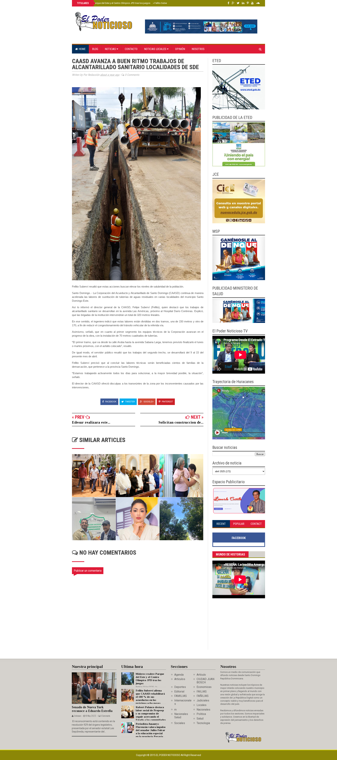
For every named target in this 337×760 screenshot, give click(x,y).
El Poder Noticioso (168, 755)
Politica (201, 714)
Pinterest (167, 401)
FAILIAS (202, 691)
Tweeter (130, 401)
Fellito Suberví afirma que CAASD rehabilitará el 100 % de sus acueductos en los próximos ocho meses (150, 697)
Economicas (204, 687)
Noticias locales (155, 49)
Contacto (131, 49)
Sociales (179, 723)
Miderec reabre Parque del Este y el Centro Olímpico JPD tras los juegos (113, 3)
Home (81, 49)
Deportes (180, 687)
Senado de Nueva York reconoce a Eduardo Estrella (92, 709)
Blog (95, 49)
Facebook (110, 401)
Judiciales (203, 700)
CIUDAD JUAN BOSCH (205, 680)
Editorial (179, 691)
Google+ (148, 401)
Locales (201, 705)
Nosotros (198, 49)
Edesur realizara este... (91, 422)
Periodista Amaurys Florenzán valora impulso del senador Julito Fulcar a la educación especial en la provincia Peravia (151, 730)
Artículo (201, 674)
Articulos (179, 679)
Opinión (180, 49)
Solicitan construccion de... (180, 422)
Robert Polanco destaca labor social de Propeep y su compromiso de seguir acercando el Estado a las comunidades (151, 713)
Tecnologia (203, 723)
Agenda (179, 674)
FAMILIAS (180, 696)
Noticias (111, 49)
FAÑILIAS (203, 696)
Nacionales (203, 709)
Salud (200, 718)
